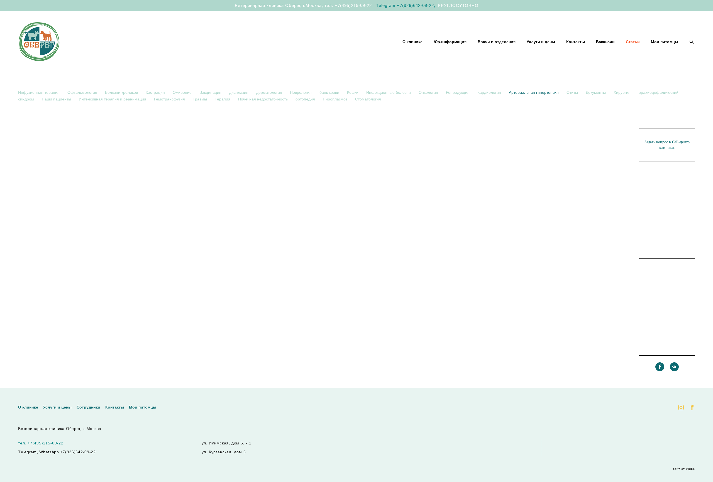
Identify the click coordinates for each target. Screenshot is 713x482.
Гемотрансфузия (170, 99)
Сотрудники (88, 407)
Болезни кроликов (122, 92)
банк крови (329, 92)
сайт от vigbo (684, 469)
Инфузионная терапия (39, 92)
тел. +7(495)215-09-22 (348, 5)
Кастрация (156, 92)
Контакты (575, 42)
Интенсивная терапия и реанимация (113, 99)
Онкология (429, 92)
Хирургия (623, 92)
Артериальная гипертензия (534, 92)
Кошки (353, 92)
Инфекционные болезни (389, 92)
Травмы (200, 99)
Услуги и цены (541, 42)
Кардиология (489, 92)
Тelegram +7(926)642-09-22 (405, 5)
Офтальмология (82, 92)
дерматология (269, 92)
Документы (596, 92)
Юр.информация (450, 42)
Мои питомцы (664, 42)
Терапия (223, 99)
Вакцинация (211, 92)
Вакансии (605, 42)
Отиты (573, 92)
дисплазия (239, 92)
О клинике (412, 42)
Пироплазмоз (335, 99)
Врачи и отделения (497, 42)
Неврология (301, 92)
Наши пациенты (57, 99)
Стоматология (368, 99)
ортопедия (306, 99)
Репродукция (458, 92)
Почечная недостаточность (263, 99)
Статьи (633, 42)
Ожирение (183, 92)
